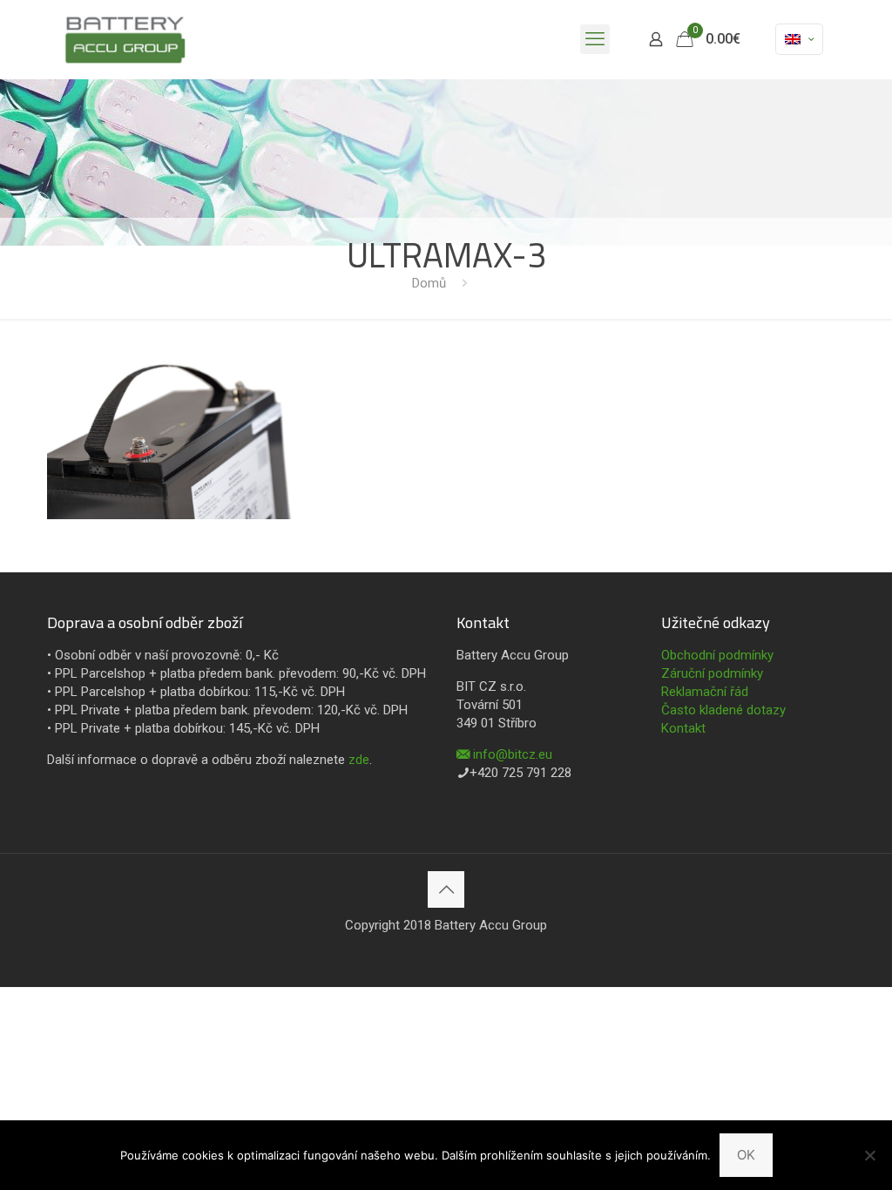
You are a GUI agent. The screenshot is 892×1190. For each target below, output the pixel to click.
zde (358, 759)
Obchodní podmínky (717, 655)
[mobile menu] (595, 39)
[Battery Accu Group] (125, 39)
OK (746, 1154)
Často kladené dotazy (723, 710)
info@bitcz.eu (512, 754)
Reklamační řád (704, 692)
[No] (870, 1155)
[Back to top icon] (446, 889)
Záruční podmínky (712, 673)
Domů (429, 283)
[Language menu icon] (799, 39)
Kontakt (683, 728)
